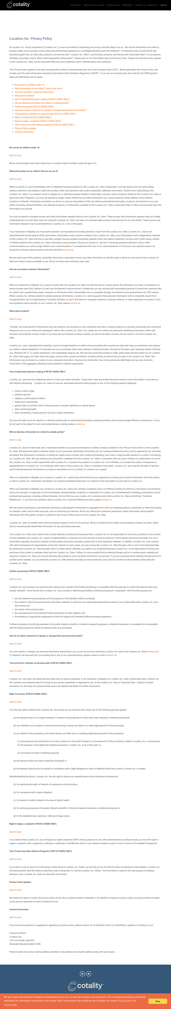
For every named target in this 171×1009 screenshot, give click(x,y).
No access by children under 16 (29, 85)
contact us (67, 250)
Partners (127, 5)
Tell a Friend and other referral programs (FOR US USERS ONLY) (45, 124)
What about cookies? (24, 95)
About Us (152, 5)
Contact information (24, 132)
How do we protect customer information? (34, 92)
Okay (158, 1001)
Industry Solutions (94, 5)
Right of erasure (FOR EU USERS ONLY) (33, 117)
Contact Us (141, 5)
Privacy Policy (125, 1001)
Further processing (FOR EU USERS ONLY (34, 106)
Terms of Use (10, 1005)
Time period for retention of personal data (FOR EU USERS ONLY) (45, 114)
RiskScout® (113, 5)
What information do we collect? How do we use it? (39, 88)
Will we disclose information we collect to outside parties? (42, 103)
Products (76, 5)
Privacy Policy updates (25, 128)
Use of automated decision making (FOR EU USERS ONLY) (42, 99)
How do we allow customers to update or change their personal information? (51, 110)
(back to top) (15, 155)
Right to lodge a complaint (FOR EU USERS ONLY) (38, 121)
